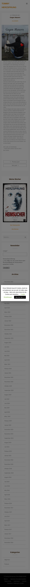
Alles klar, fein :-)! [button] (19, 297)
